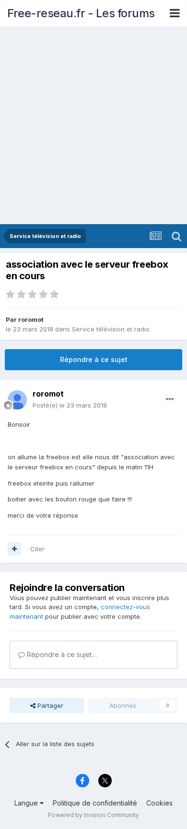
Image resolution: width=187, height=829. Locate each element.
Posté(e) (70, 405)
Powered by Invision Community (93, 814)
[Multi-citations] (14, 549)
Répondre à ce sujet (94, 359)
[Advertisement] (93, 126)
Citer (37, 549)
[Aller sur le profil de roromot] (17, 399)
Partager (49, 705)
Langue (27, 803)
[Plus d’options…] (169, 399)
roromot (31, 319)
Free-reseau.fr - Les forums (81, 13)
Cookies (159, 803)
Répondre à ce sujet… (61, 654)
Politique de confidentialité (95, 803)
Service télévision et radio (111, 329)
